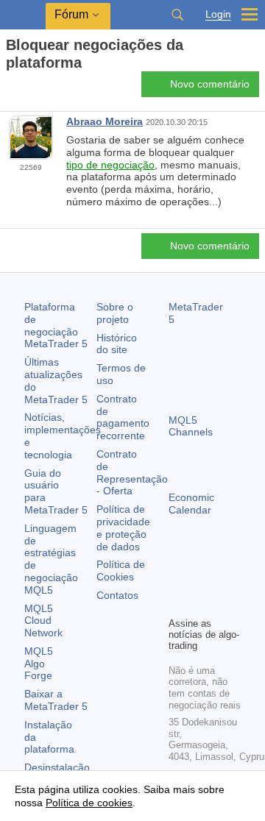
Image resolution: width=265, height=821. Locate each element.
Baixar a (56, 700)
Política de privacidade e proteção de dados (123, 527)
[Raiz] (10, 88)
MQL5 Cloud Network (43, 621)
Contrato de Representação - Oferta (132, 472)
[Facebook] (177, 580)
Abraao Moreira (104, 121)
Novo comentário (210, 84)
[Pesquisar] (177, 15)
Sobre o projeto (114, 313)
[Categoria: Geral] (28, 88)
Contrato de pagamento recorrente (122, 417)
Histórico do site (116, 344)
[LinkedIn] (201, 603)
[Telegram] (201, 580)
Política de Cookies (120, 570)
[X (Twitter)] (224, 580)
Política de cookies (89, 802)
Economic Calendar (191, 503)
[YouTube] (177, 603)
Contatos (117, 595)
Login (218, 14)
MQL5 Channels (191, 426)
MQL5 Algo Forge (38, 663)
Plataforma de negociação (56, 325)
